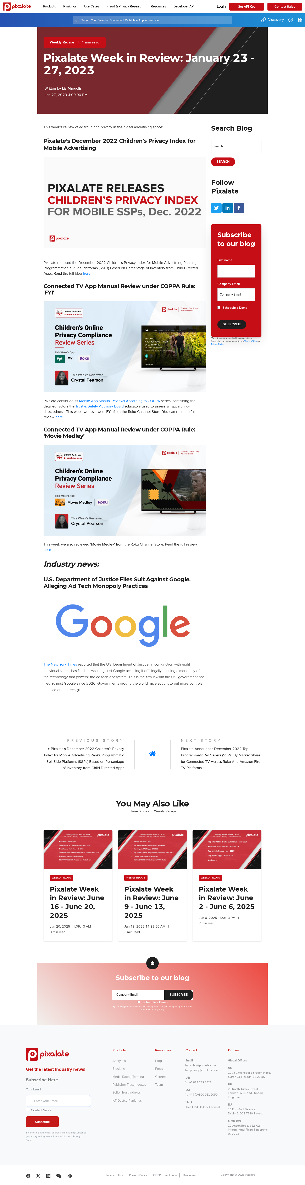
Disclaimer (190, 1175)
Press (159, 1069)
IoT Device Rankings (127, 1100)
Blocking (118, 1069)
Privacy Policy (138, 1175)
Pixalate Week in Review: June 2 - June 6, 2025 (227, 898)
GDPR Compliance (165, 1175)
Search (223, 161)
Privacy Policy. (217, 344)
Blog (158, 1061)
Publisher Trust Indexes (129, 1085)
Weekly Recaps (62, 42)
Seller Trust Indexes (126, 1092)
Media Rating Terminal (128, 1077)
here (86, 273)
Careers (160, 1077)
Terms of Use (250, 341)
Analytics (119, 1061)
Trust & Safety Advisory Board (100, 406)
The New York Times (60, 664)
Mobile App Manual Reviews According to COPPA (119, 401)
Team (159, 1085)
